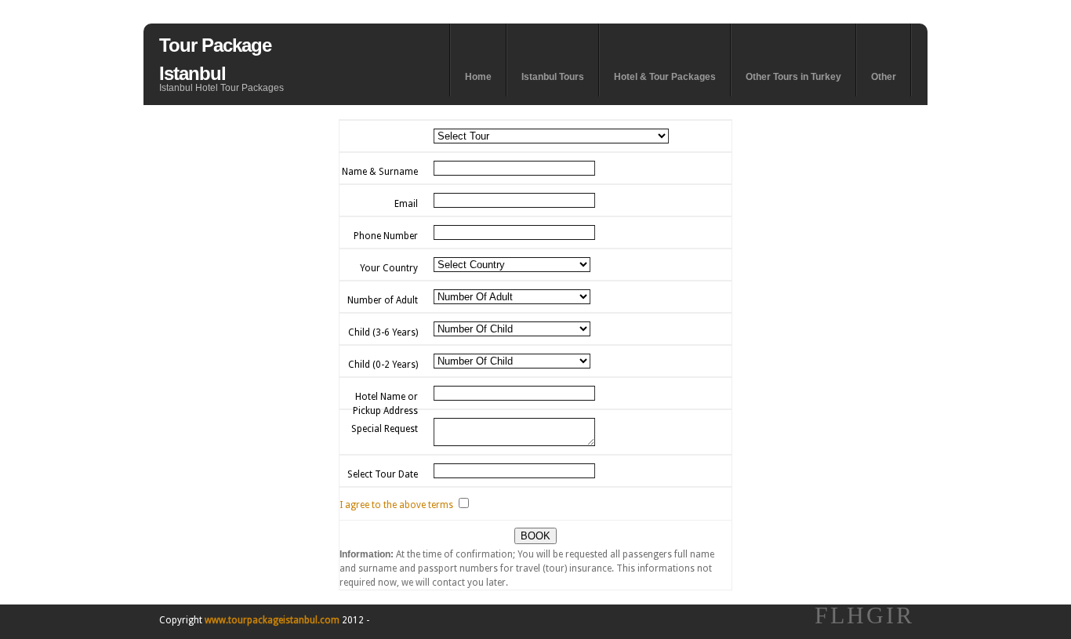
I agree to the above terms (396, 504)
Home (478, 76)
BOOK (535, 536)
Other (883, 76)
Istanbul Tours (552, 76)
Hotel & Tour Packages (665, 76)
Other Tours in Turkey (793, 76)
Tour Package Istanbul (215, 59)
